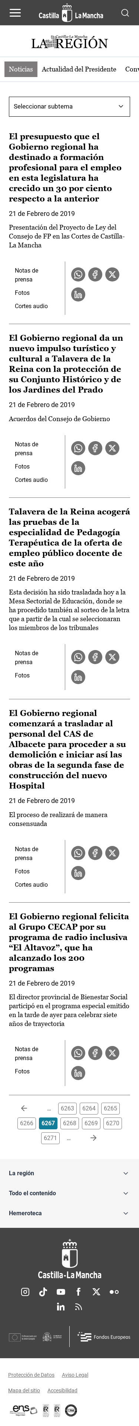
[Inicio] (69, 1259)
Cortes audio (31, 306)
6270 (112, 1123)
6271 (50, 1138)
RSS (78, 1306)
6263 (67, 1108)
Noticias (21, 69)
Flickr (114, 1291)
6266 (26, 1123)
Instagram (25, 1291)
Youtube (61, 1291)
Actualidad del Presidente (79, 69)
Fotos (22, 292)
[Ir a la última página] (87, 1138)
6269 (91, 1123)
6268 (69, 1123)
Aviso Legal (75, 1375)
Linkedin (61, 1306)
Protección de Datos (31, 1375)
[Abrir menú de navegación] (15, 12)
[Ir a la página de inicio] (71, 12)
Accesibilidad (62, 1390)
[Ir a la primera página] (30, 1109)
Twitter (96, 1291)
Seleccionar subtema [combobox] (43, 106)
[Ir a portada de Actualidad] (70, 42)
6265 (110, 1108)
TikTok (43, 1291)
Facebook (78, 1291)
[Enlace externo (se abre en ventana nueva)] (57, 1410)
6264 (89, 1108)
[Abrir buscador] (125, 12)
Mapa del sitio (24, 1390)
